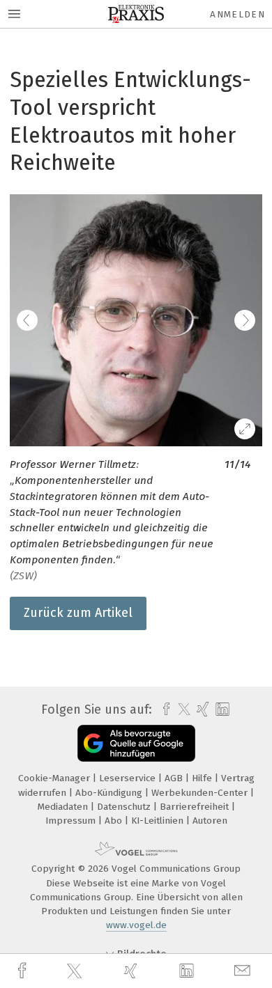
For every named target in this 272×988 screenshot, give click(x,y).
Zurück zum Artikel (78, 612)
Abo (115, 820)
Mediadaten (64, 807)
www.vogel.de (136, 925)
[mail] (244, 971)
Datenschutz (125, 807)
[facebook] (23, 971)
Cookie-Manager (55, 778)
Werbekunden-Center (200, 793)
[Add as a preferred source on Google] (136, 743)
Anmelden (237, 14)
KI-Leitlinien (158, 820)
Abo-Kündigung (110, 793)
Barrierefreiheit (196, 807)
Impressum (71, 820)
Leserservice (128, 778)
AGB (175, 778)
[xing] (132, 971)
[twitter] (76, 971)
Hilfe (203, 778)
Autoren (209, 820)
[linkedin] (188, 971)
